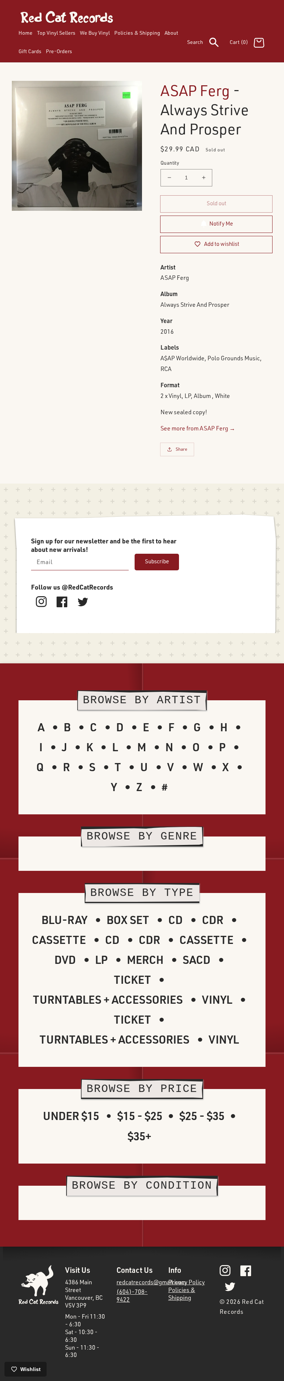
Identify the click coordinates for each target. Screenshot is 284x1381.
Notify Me (221, 223)
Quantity (169, 163)
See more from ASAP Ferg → (197, 428)
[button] (208, 43)
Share (181, 449)
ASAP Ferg (195, 90)
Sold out (216, 203)
